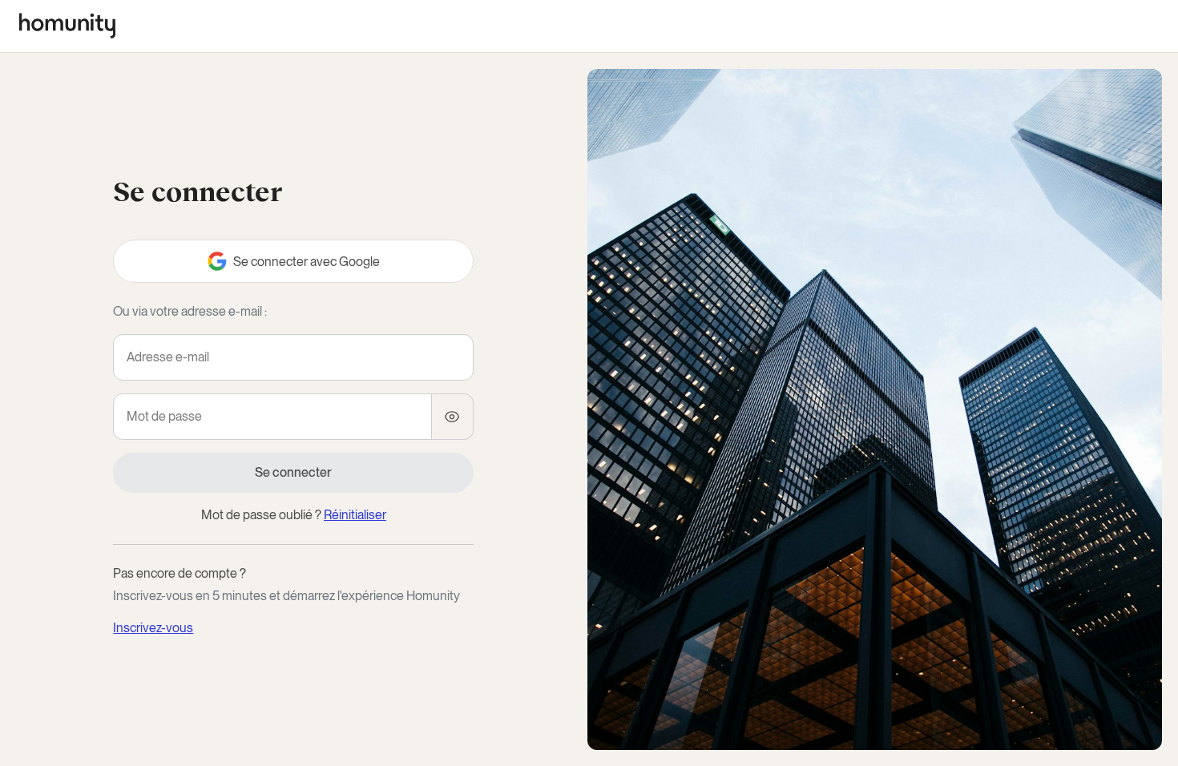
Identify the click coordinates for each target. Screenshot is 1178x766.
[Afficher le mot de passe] (452, 416)
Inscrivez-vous (153, 627)
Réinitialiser (355, 514)
